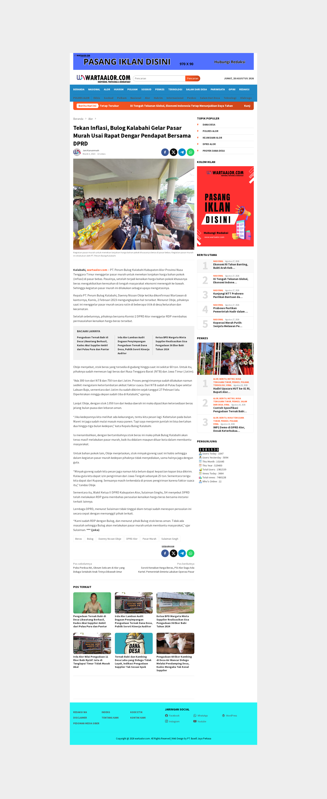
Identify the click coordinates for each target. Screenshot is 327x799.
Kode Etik (136, 712)
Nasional (218, 261)
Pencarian (192, 78)
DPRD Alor (132, 538)
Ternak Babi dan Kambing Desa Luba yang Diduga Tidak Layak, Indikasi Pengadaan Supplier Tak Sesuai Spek (133, 662)
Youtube (202, 721)
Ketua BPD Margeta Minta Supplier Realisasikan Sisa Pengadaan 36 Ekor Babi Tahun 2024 (172, 621)
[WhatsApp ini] (190, 152)
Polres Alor (210, 131)
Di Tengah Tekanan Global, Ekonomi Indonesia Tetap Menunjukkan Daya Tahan (153, 106)
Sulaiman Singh (169, 538)
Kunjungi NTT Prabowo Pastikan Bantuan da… (228, 295)
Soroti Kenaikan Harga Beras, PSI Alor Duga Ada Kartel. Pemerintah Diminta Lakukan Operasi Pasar (166, 567)
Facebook (174, 715)
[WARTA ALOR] (103, 78)
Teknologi (219, 385)
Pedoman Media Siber (86, 723)
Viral (229, 385)
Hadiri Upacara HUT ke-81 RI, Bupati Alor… (231, 390)
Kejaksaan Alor (212, 137)
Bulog (90, 538)
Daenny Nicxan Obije (110, 538)
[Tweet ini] (173, 152)
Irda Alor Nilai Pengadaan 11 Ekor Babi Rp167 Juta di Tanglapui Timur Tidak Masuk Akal (91, 662)
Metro (231, 379)
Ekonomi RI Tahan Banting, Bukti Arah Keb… (230, 266)
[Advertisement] (163, 26)
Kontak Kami (138, 717)
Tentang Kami (110, 717)
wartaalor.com (97, 270)
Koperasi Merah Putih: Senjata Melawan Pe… (227, 324)
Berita (223, 379)
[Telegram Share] (182, 152)
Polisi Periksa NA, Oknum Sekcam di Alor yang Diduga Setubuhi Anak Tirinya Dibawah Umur (99, 567)
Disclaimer (80, 717)
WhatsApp (203, 715)
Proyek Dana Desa (214, 150)
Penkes (236, 382)
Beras (78, 538)
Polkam (245, 382)
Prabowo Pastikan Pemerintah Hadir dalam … (230, 309)
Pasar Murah (149, 538)
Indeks (106, 712)
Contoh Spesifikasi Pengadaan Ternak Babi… (230, 409)
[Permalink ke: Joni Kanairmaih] (77, 152)
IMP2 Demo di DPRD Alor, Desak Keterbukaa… (229, 429)
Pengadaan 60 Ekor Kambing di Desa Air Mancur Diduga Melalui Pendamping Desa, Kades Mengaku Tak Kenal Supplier (174, 663)
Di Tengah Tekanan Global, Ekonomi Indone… (230, 280)
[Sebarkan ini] (165, 152)
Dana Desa (209, 124)
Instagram (174, 721)
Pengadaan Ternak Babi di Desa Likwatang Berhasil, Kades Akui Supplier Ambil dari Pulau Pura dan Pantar (90, 621)
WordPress (231, 715)
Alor (215, 379)
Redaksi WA (80, 712)
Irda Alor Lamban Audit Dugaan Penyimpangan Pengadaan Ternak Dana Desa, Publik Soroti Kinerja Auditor (133, 345)
